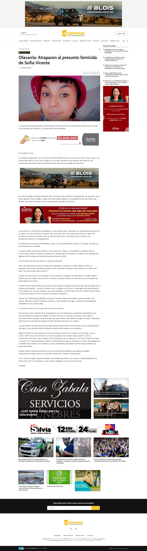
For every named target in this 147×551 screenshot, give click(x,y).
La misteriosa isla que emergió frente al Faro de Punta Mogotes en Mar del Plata (31, 488)
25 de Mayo (104, 41)
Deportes (47, 41)
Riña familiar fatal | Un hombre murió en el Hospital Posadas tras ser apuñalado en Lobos (34, 460)
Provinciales (56, 41)
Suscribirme (95, 508)
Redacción (57, 535)
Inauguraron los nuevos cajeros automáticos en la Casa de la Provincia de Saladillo (116, 51)
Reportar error (80, 535)
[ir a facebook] (71, 529)
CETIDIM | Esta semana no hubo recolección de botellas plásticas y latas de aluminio (111, 393)
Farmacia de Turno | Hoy (55, 486)
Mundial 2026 (114, 41)
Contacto (90, 535)
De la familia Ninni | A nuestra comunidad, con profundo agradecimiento (110, 414)
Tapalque (96, 41)
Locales (75, 41)
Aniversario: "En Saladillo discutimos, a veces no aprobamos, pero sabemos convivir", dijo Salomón (116, 82)
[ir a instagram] (76, 529)
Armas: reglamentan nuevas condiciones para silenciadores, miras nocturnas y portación (116, 74)
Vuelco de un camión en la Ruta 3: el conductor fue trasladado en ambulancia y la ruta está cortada (116, 66)
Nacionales (67, 41)
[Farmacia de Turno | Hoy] (59, 477)
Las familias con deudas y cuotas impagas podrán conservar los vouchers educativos (115, 59)
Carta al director (68, 535)
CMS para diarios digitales (121, 548)
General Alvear (85, 41)
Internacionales (36, 41)
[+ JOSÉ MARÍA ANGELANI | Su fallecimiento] (54, 398)
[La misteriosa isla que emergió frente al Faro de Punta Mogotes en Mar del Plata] (31, 477)
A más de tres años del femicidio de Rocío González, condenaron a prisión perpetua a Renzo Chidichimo (73, 461)
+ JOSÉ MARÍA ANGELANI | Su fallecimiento (39, 412)
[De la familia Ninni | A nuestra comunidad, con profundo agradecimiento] (111, 409)
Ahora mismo (23, 41)
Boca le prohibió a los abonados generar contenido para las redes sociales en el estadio (110, 460)
